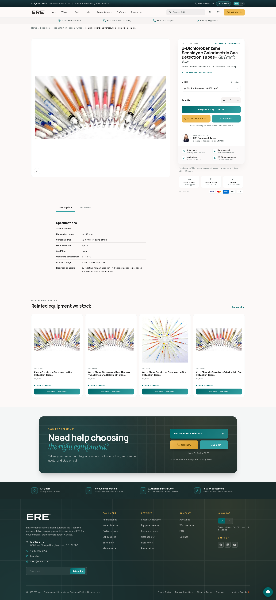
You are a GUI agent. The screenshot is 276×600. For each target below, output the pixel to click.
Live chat (228, 118)
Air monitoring (110, 519)
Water (64, 12)
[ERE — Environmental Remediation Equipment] (38, 12)
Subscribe (78, 571)
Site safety (108, 542)
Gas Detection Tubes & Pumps (68, 28)
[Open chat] (268, 592)
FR (242, 3)
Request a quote (149, 531)
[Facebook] (221, 545)
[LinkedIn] (228, 545)
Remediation (103, 12)
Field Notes (147, 542)
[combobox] (188, 12)
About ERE (185, 519)
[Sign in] (209, 12)
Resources (136, 12)
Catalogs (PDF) (149, 537)
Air (52, 12)
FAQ (182, 531)
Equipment (45, 28)
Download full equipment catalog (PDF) (192, 459)
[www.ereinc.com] (61, 517)
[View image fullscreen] (37, 171)
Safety (120, 12)
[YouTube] (235, 545)
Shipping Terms (204, 592)
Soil (77, 12)
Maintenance (109, 548)
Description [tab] (65, 207)
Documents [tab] (85, 207)
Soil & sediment (111, 531)
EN (236, 3)
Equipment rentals (150, 525)
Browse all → (238, 307)
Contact (184, 537)
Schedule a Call (197, 118)
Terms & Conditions (184, 592)
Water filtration (110, 525)
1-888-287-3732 (38, 551)
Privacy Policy (164, 592)
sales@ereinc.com (39, 561)
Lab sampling (109, 537)
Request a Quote (209, 109)
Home (34, 28)
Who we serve (187, 525)
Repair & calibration (151, 519)
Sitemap (220, 592)
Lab (88, 12)
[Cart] (218, 12)
